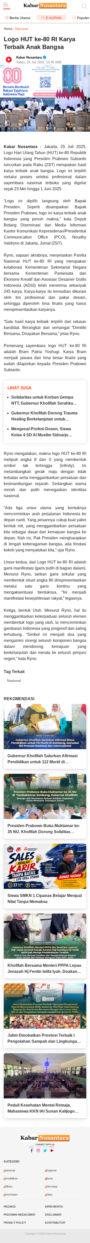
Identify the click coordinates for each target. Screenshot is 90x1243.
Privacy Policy (15, 1222)
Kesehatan (11, 1194)
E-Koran (54, 18)
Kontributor (55, 1222)
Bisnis (49, 1178)
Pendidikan (11, 1178)
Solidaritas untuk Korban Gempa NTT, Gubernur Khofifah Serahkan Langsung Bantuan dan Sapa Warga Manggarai (43, 400)
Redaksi (10, 1206)
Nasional (14, 681)
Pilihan (8, 1186)
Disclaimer (53, 1214)
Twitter (45, 1157)
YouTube (51, 1157)
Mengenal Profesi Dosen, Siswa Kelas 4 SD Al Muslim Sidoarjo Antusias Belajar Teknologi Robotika (41, 432)
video (49, 1194)
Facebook (31, 1157)
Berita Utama (20, 18)
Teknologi (51, 1186)
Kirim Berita (54, 1206)
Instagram (38, 1157)
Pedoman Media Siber (19, 1214)
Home (8, 29)
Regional (51, 1170)
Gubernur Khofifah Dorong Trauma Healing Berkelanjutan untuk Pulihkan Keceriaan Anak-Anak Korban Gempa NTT (44, 416)
